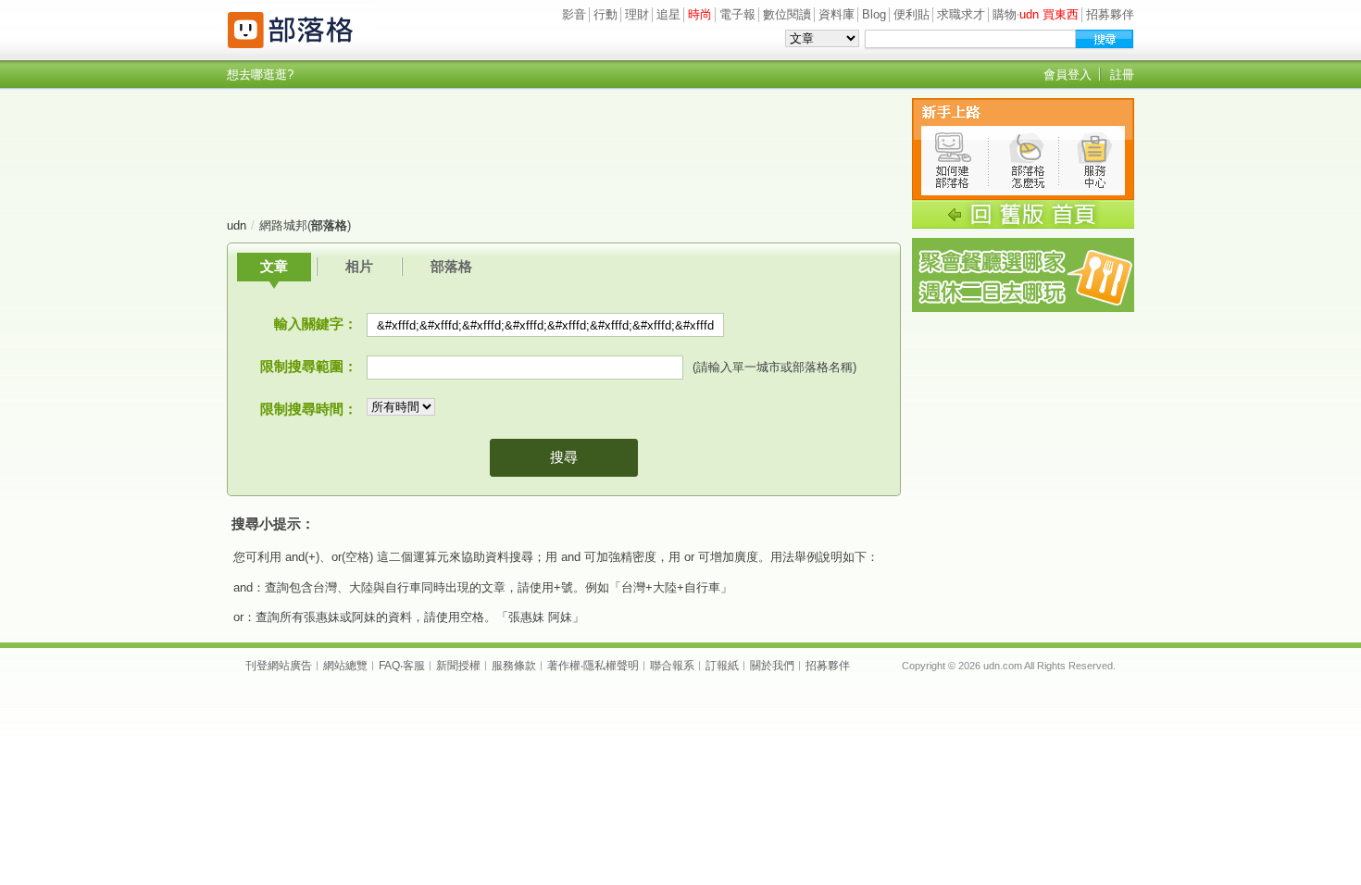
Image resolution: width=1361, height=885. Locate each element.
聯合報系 (672, 665)
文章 (274, 266)
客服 (414, 665)
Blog (874, 14)
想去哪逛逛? (260, 74)
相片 (359, 266)
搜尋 (564, 457)
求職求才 (961, 14)
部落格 (451, 266)
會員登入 (1067, 74)
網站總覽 (345, 665)
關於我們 (772, 665)
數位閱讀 (787, 14)
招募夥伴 (1110, 14)
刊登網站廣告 (278, 665)
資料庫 (836, 14)
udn (236, 225)
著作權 (564, 665)
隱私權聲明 (611, 665)
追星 (668, 14)
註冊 (1122, 74)
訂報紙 (722, 665)
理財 (637, 14)
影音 (574, 14)
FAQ (389, 665)
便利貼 (911, 14)
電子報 (737, 14)
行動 (605, 14)
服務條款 (514, 665)
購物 (1005, 14)
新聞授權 (458, 665)
